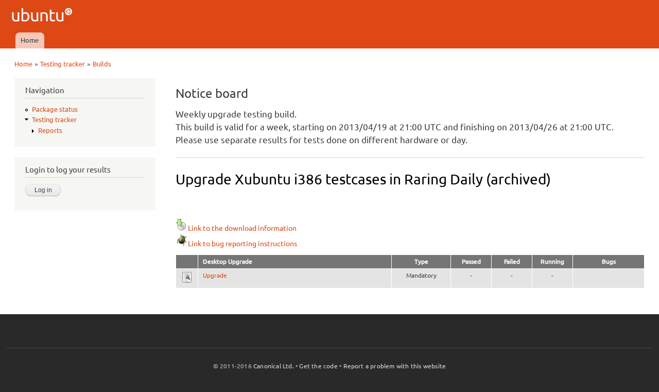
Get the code (318, 366)
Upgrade (215, 275)
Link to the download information (242, 228)
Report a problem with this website (394, 366)
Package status (55, 109)
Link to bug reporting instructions (242, 244)
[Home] (43, 16)
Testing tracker (62, 63)
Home (30, 40)
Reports (50, 130)
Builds (102, 63)
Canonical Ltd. (273, 366)
